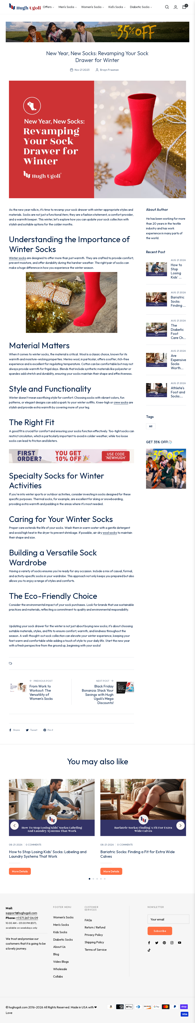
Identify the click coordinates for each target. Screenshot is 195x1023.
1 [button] (89, 879)
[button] (167, 7)
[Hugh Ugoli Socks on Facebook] (149, 942)
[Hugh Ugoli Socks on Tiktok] (150, 950)
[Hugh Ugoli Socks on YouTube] (179, 942)
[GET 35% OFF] (166, 468)
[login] (175, 7)
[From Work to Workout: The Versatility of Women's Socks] (17, 687)
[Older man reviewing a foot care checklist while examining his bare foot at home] (156, 329)
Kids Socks (60, 932)
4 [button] (101, 879)
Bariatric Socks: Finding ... (178, 301)
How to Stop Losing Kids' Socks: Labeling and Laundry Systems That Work (47, 854)
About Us (59, 947)
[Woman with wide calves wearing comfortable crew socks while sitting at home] (156, 299)
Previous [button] (14, 825)
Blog (56, 954)
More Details (20, 871)
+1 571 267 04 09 (27, 918)
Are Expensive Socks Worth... (178, 362)
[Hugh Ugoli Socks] (25, 6)
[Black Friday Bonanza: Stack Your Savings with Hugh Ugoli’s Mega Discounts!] (125, 687)
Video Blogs (61, 961)
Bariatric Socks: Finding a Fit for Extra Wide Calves (137, 854)
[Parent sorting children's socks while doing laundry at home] (156, 269)
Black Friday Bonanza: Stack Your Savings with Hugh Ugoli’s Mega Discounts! (97, 694)
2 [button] (93, 879)
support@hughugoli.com (21, 913)
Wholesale (60, 969)
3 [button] (97, 879)
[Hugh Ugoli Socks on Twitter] (156, 942)
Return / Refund (95, 927)
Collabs (58, 976)
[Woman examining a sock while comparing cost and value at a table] (156, 359)
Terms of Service (96, 949)
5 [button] (104, 879)
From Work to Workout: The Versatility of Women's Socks (41, 692)
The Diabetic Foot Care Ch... (178, 331)
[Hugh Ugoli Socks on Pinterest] (164, 942)
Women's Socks (63, 917)
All (150, 426)
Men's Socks (61, 925)
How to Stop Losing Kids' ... (176, 271)
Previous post (43, 680)
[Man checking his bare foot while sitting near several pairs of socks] (156, 390)
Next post (102, 680)
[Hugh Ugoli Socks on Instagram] (171, 942)
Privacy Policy (94, 935)
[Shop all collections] (71, 456)
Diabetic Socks (63, 939)
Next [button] (180, 825)
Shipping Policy (94, 942)
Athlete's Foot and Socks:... (178, 392)
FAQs (88, 920)
